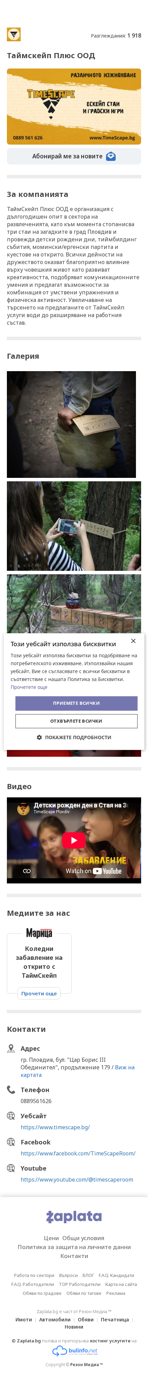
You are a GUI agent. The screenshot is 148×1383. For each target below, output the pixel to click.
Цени (51, 1238)
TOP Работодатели (80, 1284)
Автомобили (55, 1319)
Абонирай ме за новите (67, 156)
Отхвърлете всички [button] (76, 721)
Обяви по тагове (84, 1293)
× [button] (133, 641)
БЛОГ (88, 1275)
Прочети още (39, 993)
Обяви (86, 1319)
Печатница (115, 1319)
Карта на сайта (121, 1284)
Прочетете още (29, 687)
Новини (74, 1326)
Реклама (115, 1293)
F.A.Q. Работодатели (32, 1284)
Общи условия (83, 1238)
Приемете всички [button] (76, 703)
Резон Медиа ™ (86, 1365)
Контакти (74, 1256)
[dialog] (74, 691)
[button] (74, 737)
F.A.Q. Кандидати (116, 1275)
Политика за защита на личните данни (74, 1247)
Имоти (23, 1319)
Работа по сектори (34, 1275)
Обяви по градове (42, 1293)
